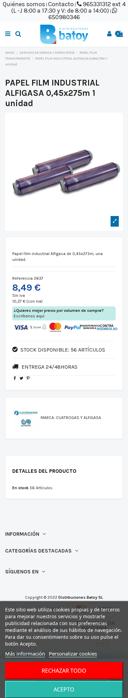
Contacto (61, 4)
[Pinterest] (28, 378)
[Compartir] (15, 378)
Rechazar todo (64, 670)
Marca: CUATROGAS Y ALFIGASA (71, 417)
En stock (20, 487)
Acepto (64, 689)
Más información (25, 653)
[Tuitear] (21, 378)
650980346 (64, 17)
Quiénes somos (24, 4)
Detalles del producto (44, 471)
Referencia (22, 278)
